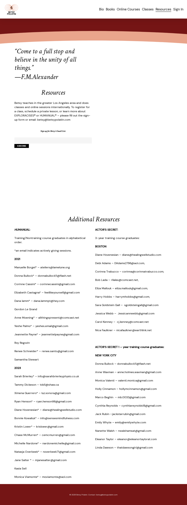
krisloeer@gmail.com (49, 426)
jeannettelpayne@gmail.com (60, 334)
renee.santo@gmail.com (58, 351)
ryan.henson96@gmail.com (54, 401)
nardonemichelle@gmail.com (61, 443)
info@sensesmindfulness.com (59, 418)
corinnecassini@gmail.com (57, 284)
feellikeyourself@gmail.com (62, 292)
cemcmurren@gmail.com (58, 435)
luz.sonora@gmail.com (56, 393)
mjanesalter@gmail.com (51, 460)
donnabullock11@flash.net (54, 276)
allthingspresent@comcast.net (58, 317)
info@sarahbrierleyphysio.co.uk (58, 376)
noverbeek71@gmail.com (59, 452)
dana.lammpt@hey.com (49, 301)
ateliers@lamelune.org (55, 267)
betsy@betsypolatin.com (53, 120)
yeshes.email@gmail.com (51, 326)
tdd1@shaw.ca (49, 385)
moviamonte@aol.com (56, 477)
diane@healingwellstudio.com (62, 410)
